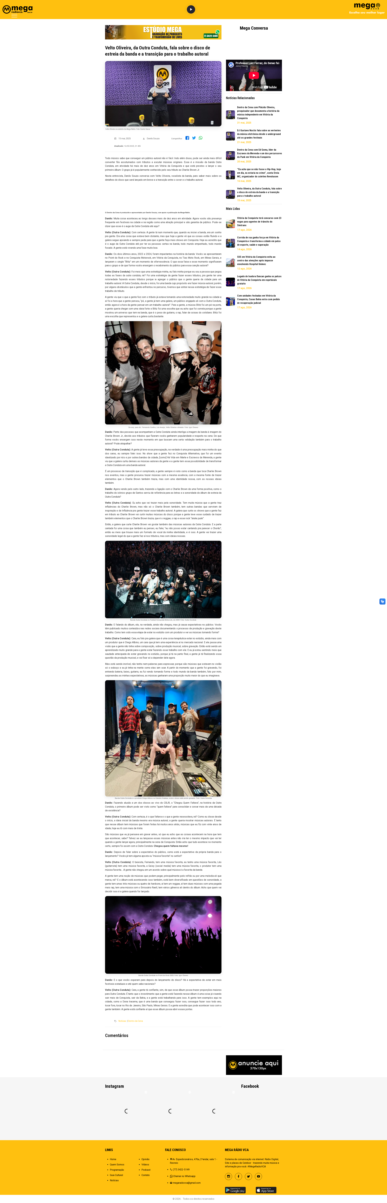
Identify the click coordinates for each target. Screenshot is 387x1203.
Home (113, 1159)
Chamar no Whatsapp (184, 1176)
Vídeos (145, 1164)
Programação (117, 1169)
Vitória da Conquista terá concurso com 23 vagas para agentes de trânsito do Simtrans (259, 222)
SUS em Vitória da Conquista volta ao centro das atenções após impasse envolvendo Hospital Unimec (256, 260)
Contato (145, 1175)
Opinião (145, 1159)
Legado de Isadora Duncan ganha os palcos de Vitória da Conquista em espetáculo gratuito (259, 280)
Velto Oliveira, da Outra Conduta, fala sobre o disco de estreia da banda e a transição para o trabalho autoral (259, 192)
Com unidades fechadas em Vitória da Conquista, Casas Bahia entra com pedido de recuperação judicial (258, 299)
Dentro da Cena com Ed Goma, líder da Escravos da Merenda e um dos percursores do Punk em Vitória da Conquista (259, 153)
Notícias (122, 1021)
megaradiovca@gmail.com (187, 1182)
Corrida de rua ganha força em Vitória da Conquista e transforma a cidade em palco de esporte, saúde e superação (259, 241)
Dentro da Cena (135, 1021)
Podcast (145, 1169)
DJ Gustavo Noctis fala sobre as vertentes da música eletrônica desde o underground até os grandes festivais (259, 134)
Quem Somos (117, 1164)
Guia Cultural (116, 1175)
